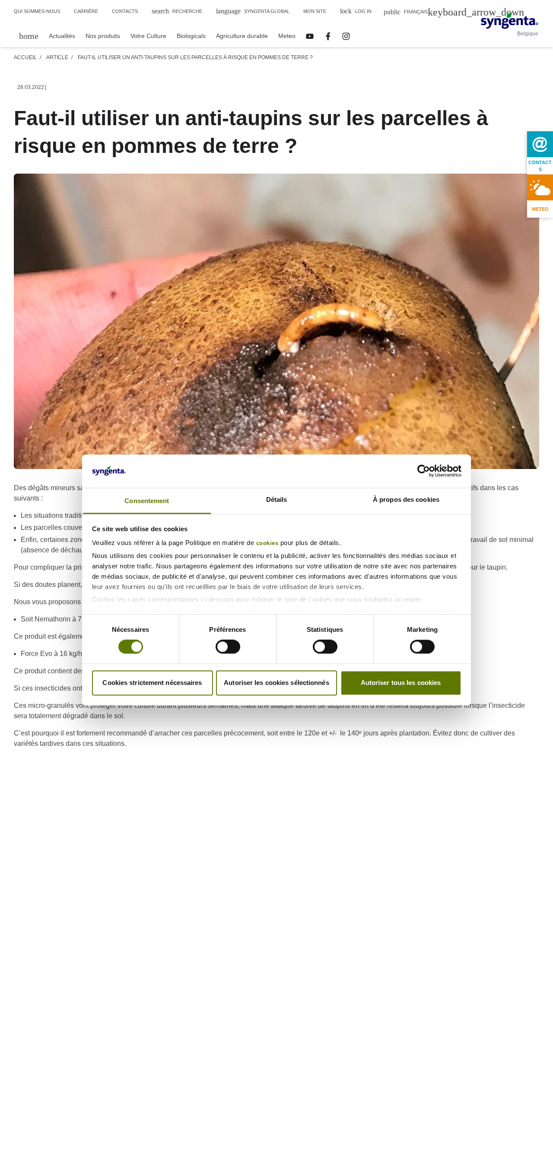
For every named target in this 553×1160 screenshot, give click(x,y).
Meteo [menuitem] (287, 35)
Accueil (25, 57)
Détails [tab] (276, 499)
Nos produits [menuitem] (103, 35)
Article (57, 57)
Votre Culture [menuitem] (148, 35)
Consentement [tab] (146, 500)
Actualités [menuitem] (62, 35)
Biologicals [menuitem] (191, 35)
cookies (267, 543)
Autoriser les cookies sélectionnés (276, 682)
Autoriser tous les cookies (401, 682)
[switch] (228, 647)
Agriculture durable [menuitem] (242, 35)
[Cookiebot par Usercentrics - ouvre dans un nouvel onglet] (423, 471)
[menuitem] (29, 35)
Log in (356, 11)
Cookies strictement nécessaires (152, 682)
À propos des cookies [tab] (406, 499)
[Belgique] (509, 20)
